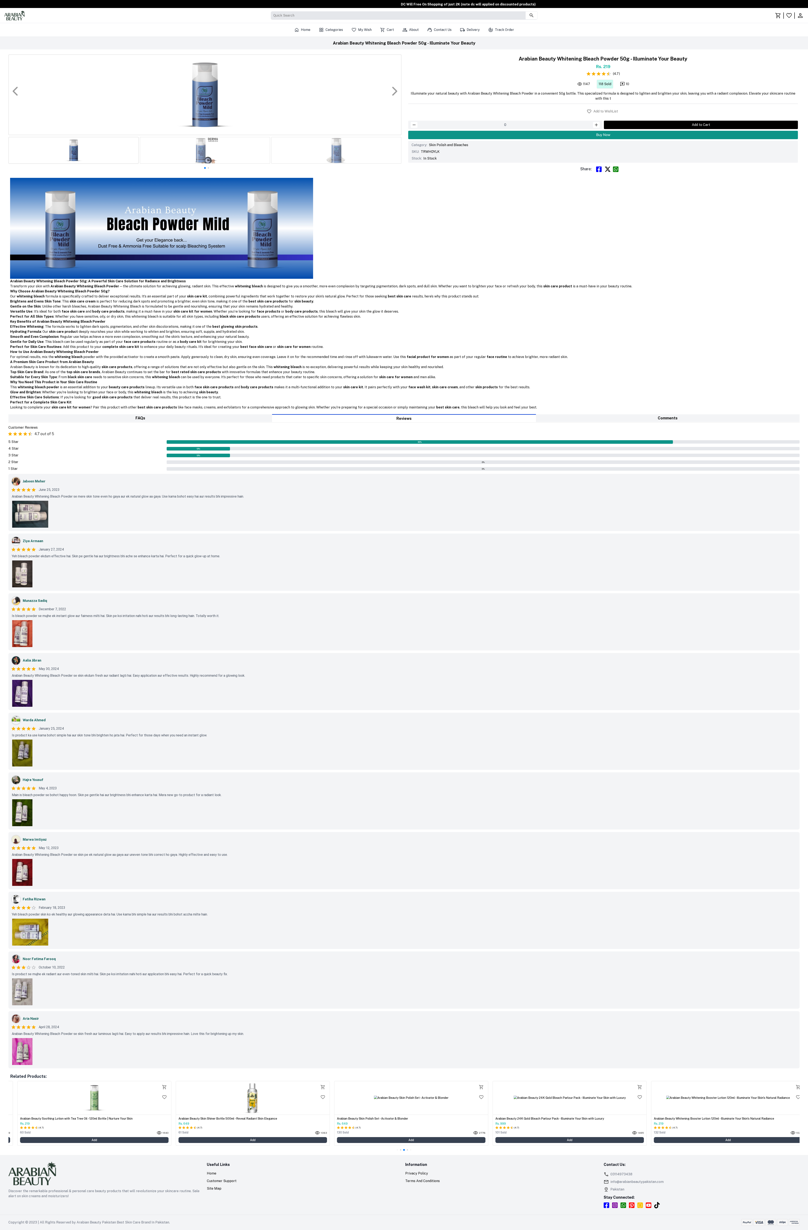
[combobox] (273, 15)
